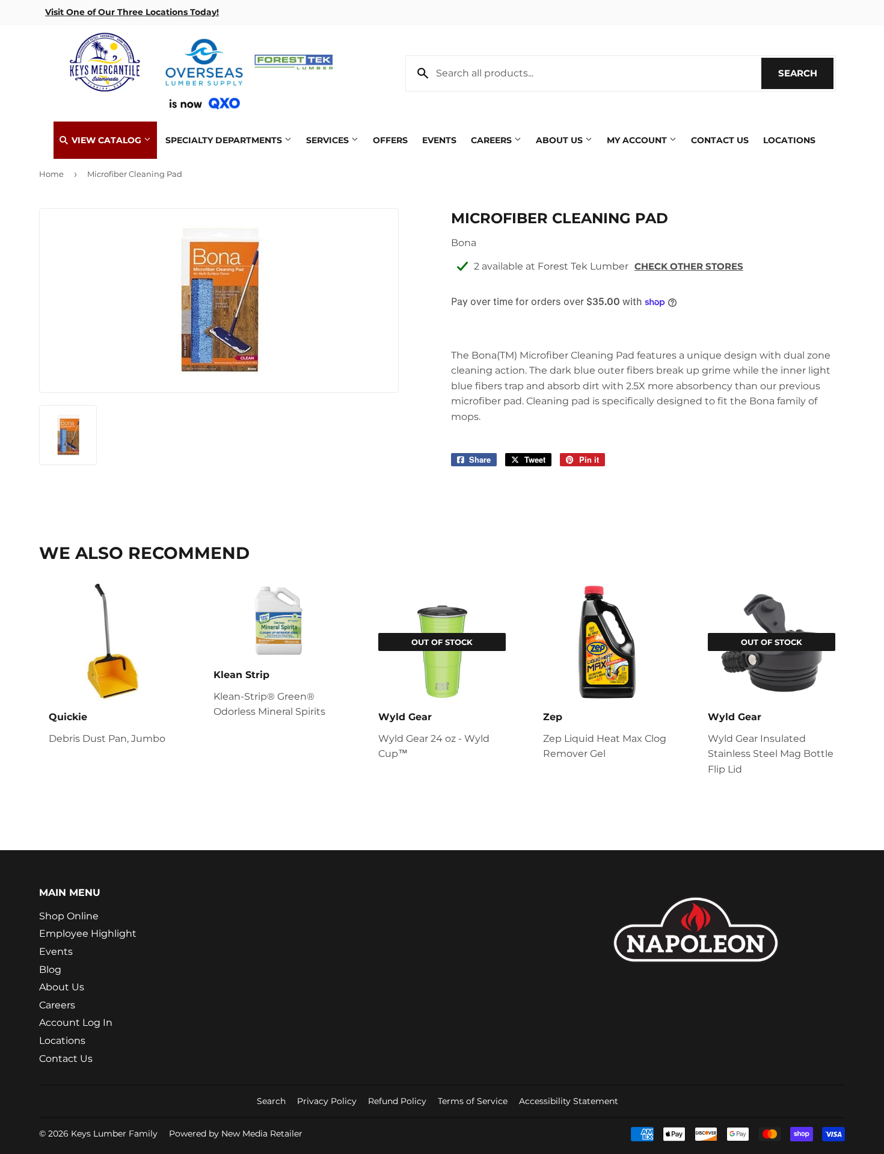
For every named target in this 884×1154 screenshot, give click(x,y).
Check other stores (688, 266)
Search (805, 73)
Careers (492, 140)
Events (439, 140)
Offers (390, 140)
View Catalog (106, 140)
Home (51, 174)
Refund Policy (397, 1101)
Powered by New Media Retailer (235, 1133)
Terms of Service (473, 1101)
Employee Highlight (88, 933)
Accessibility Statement (568, 1101)
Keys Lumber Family (114, 1133)
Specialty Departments (224, 140)
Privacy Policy (327, 1101)
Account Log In (75, 1022)
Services (328, 140)
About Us (560, 140)
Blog (50, 969)
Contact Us (720, 140)
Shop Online (69, 916)
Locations (789, 140)
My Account (638, 140)
